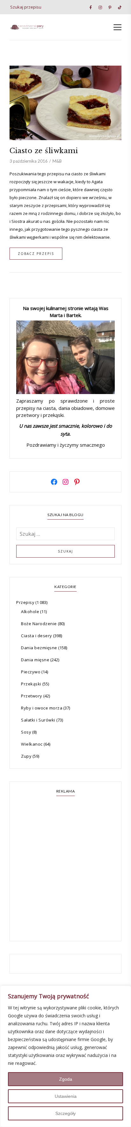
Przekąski (31, 684)
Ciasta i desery (36, 635)
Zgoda (65, 1079)
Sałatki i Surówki (38, 720)
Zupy (26, 756)
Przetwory (31, 696)
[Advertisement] (65, 869)
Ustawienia (66, 1096)
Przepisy (25, 602)
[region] (65, 1056)
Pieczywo (30, 672)
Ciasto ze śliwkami (44, 150)
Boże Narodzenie (39, 623)
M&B (57, 161)
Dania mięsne (35, 660)
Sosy (26, 732)
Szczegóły (65, 1113)
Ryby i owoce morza (41, 708)
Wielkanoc (32, 744)
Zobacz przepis (36, 253)
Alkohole (30, 611)
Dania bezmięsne (39, 648)
